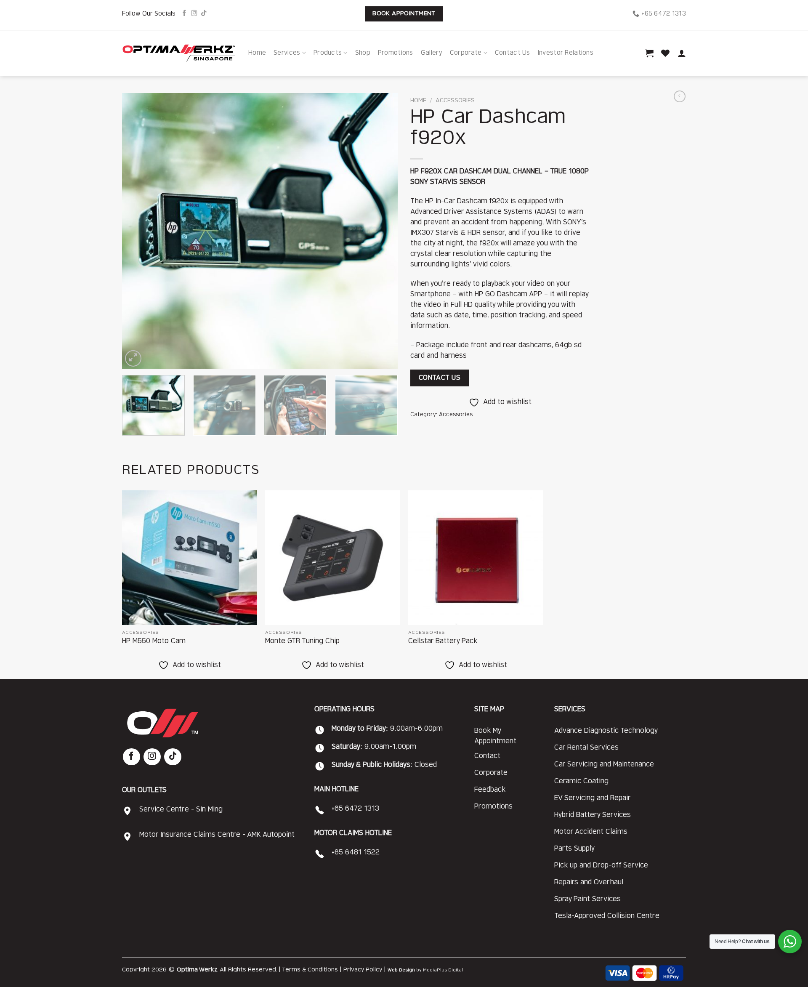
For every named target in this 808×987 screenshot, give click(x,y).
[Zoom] (133, 358)
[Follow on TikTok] (204, 13)
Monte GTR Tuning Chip (302, 641)
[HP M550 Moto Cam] (189, 557)
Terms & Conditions (310, 970)
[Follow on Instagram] (194, 13)
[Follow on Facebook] (184, 13)
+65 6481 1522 (356, 852)
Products (328, 53)
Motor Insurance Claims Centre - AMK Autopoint (217, 834)
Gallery (431, 53)
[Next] (381, 230)
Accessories (455, 101)
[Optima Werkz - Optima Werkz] (179, 53)
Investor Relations (565, 53)
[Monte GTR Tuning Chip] (332, 557)
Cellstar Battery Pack (442, 641)
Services (287, 53)
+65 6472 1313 (355, 808)
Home (257, 53)
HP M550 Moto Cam (154, 641)
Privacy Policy (362, 970)
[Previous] (138, 230)
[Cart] (649, 53)
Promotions (395, 53)
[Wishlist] (665, 53)
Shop (362, 53)
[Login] (682, 53)
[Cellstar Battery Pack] (475, 557)
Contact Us (512, 53)
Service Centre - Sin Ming (181, 809)
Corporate (466, 53)
